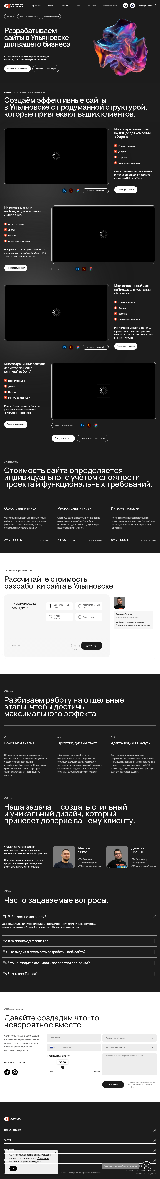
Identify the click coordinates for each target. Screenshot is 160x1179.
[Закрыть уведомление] (55, 1152)
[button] (50, 5)
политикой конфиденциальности (140, 1085)
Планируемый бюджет (59, 1056)
